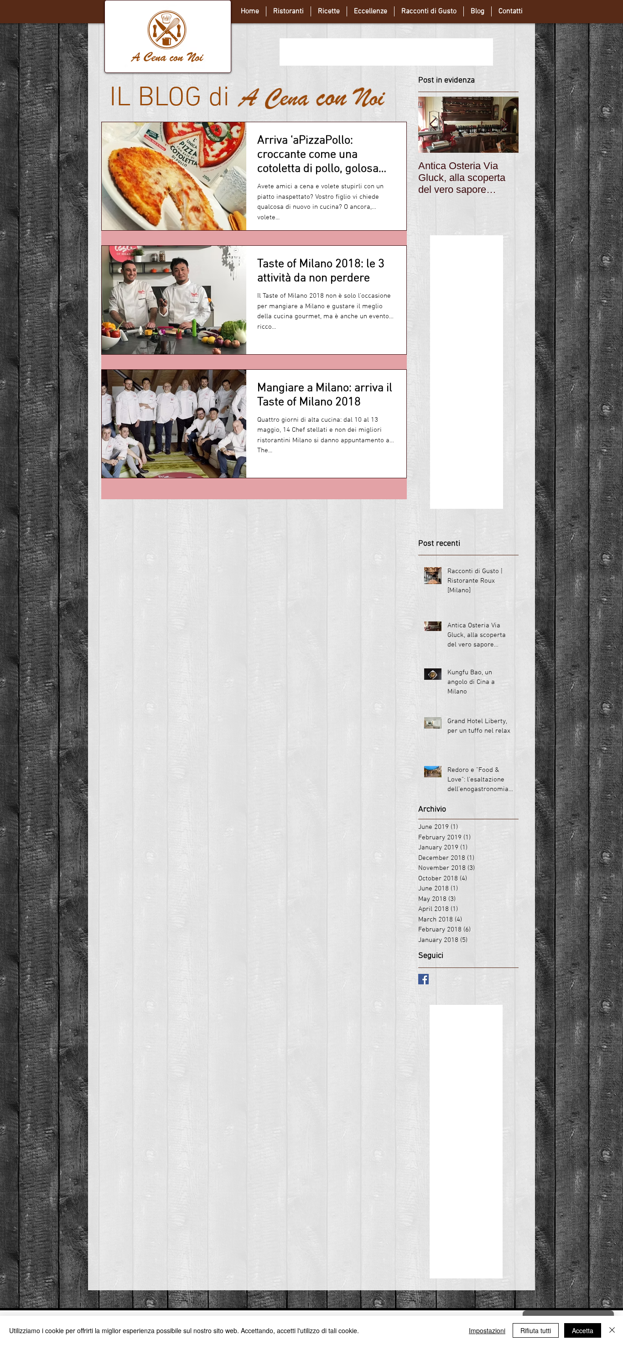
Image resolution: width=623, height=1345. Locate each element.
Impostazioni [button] (487, 1330)
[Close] (612, 1330)
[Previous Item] (433, 125)
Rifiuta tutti (535, 1330)
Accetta (582, 1330)
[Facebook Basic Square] (423, 979)
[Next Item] (504, 125)
